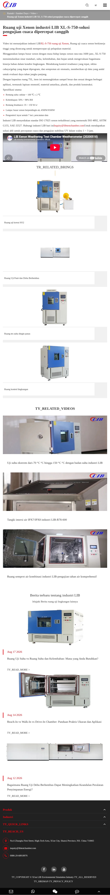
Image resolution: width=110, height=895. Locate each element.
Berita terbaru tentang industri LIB (55, 595)
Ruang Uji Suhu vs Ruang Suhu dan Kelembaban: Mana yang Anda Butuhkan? (52, 658)
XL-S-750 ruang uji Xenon (55, 43)
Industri (8, 816)
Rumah (10, 13)
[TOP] (99, 891)
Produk (7, 809)
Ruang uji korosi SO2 (14, 222)
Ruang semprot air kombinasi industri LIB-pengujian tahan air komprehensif (52, 576)
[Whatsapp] (33, 891)
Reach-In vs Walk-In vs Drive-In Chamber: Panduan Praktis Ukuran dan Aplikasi (54, 721)
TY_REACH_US (13, 831)
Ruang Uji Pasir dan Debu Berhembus (21, 278)
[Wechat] (55, 891)
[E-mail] (11, 891)
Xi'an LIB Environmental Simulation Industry (53, 877)
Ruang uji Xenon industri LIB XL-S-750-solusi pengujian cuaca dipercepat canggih (47, 17)
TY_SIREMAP (41, 881)
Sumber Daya (22, 13)
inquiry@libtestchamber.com (23, 848)
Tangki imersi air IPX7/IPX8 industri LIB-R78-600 (37, 519)
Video (33, 13)
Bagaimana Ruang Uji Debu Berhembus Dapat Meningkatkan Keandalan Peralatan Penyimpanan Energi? (55, 787)
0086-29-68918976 (19, 855)
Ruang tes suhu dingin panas (17, 333)
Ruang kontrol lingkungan (16, 389)
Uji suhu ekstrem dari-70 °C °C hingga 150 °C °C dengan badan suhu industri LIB (55, 462)
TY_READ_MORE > (18, 669)
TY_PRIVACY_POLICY (61, 881)
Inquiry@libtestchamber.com (69, 125)
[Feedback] (77, 891)
